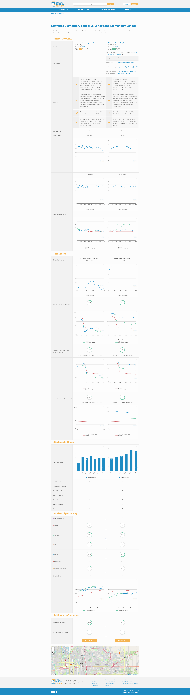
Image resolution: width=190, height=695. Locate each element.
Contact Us (108, 685)
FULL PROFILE (89, 641)
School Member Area (127, 680)
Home (93, 680)
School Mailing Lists (127, 682)
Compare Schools (109, 683)
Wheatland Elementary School (117, 43)
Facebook (55, 692)
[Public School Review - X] (52, 692)
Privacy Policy (134, 693)
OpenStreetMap (135, 674)
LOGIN (126, 4)
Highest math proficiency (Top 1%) (128, 67)
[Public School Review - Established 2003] (57, 4)
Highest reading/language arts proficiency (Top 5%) (127, 72)
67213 (83, 47)
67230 (116, 47)
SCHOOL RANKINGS (84, 10)
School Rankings (96, 685)
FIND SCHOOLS (63, 10)
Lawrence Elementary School (84, 43)
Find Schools (95, 683)
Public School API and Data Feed (130, 683)
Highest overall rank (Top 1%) (126, 63)
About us (94, 682)
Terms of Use (126, 693)
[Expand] (53, 653)
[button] (119, 653)
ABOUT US (128, 10)
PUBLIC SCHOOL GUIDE (108, 10)
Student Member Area (110, 680)
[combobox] (89, 4)
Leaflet (129, 674)
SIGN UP (134, 4)
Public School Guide (110, 682)
